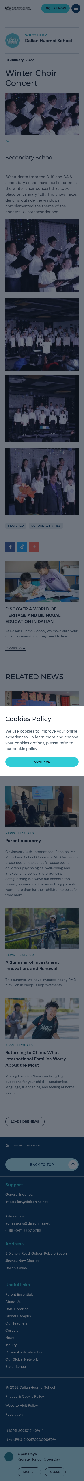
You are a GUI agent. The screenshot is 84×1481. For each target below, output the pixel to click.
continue (42, 761)
